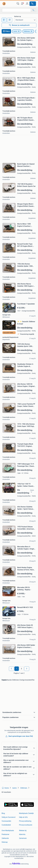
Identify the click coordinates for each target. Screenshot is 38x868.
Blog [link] (3, 813)
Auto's (15, 31)
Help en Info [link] (23, 817)
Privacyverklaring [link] (25, 821)
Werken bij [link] (22, 830)
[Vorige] (11, 668)
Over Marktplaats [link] (8, 830)
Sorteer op (17, 16)
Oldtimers (27, 31)
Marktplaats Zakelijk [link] (26, 813)
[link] (4, 3)
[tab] (4, 20)
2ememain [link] (23, 838)
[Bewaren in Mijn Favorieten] (13, 39)
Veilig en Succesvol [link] (8, 817)
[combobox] (16, 10)
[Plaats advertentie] (32, 3)
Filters (7, 31)
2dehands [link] (5, 838)
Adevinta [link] (22, 834)
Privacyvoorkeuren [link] (25, 825)
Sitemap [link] (5, 842)
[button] (22, 3)
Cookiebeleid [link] (6, 825)
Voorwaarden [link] (6, 821)
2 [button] (21, 669)
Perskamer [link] (5, 834)
